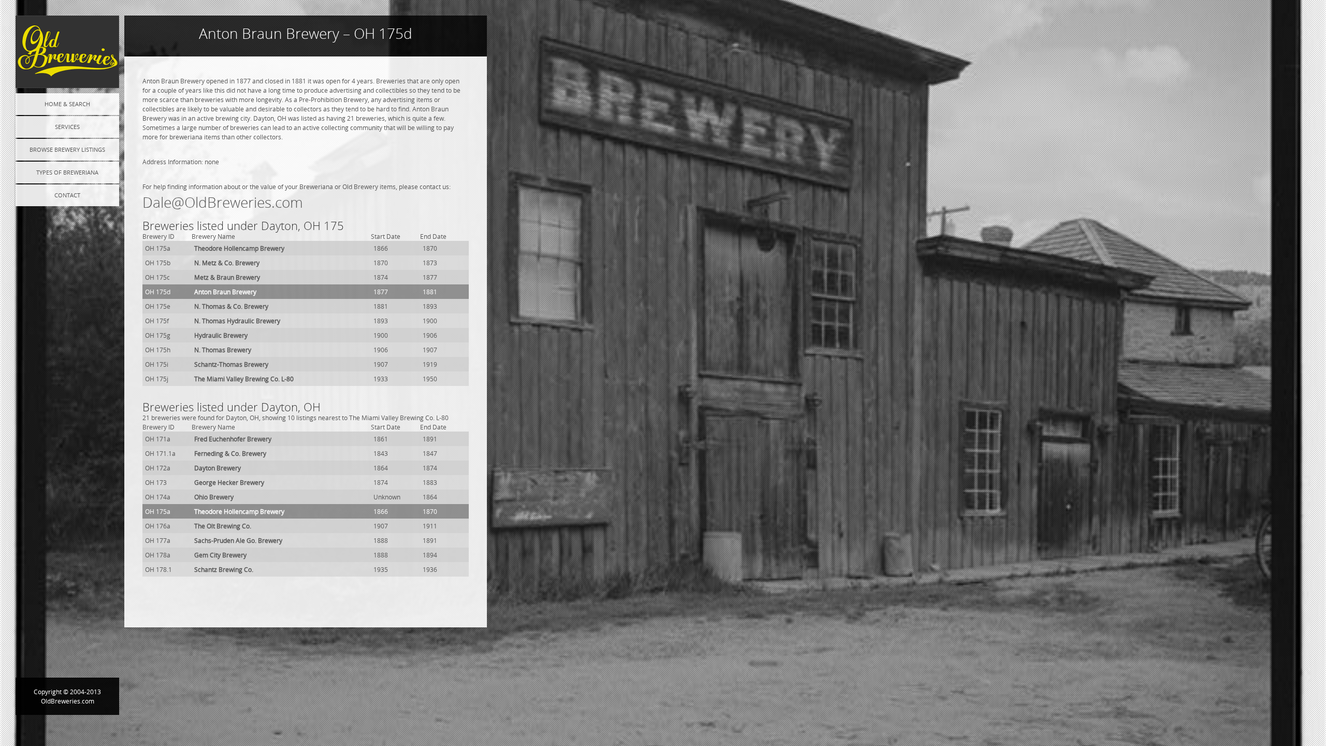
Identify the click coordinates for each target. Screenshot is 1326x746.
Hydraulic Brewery (221, 335)
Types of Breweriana (67, 172)
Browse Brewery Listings (67, 149)
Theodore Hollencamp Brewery (239, 248)
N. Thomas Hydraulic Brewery (237, 321)
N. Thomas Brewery (222, 350)
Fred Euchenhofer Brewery (232, 439)
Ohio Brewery (214, 497)
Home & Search (67, 104)
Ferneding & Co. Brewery (230, 453)
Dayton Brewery (217, 468)
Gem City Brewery (220, 555)
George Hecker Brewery (229, 482)
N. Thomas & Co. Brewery (231, 306)
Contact (67, 195)
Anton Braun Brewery (225, 292)
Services (67, 127)
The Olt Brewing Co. (222, 526)
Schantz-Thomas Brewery (231, 364)
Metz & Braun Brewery (227, 277)
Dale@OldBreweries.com (222, 202)
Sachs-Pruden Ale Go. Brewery (238, 540)
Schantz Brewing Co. (223, 569)
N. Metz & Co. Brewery (227, 263)
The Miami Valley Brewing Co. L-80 (244, 379)
